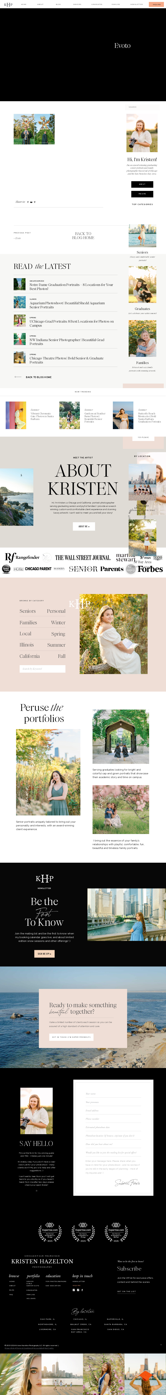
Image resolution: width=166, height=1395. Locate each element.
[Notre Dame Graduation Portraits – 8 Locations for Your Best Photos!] (20, 284)
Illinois (33, 299)
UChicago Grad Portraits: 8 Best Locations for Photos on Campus (71, 323)
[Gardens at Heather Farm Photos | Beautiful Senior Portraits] (69, 415)
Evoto (18, 238)
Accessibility (38, 1348)
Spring (33, 318)
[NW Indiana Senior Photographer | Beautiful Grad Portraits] (20, 339)
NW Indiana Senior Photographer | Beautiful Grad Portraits (67, 341)
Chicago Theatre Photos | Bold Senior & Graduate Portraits (67, 360)
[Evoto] (54, 48)
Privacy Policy (10, 1348)
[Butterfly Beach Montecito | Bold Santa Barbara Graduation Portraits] (123, 415)
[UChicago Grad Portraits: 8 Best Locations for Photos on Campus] (20, 320)
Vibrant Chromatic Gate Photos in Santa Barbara (42, 416)
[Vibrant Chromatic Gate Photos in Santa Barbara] (16, 415)
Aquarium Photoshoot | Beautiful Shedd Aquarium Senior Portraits (67, 305)
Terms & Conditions (24, 1348)
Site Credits (49, 1348)
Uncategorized (37, 281)
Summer (35, 409)
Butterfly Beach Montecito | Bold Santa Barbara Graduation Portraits (149, 417)
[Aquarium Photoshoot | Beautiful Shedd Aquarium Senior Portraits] (20, 302)
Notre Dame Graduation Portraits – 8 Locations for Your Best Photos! (71, 286)
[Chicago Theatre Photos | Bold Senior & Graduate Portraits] (20, 357)
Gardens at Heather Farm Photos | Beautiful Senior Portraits (95, 417)
